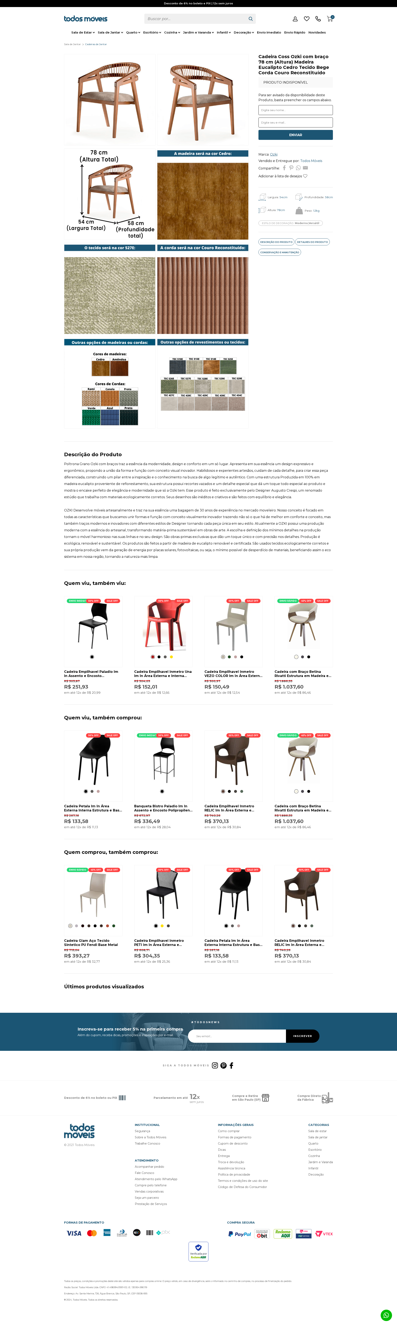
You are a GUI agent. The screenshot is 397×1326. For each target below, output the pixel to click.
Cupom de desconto (233, 1143)
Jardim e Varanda (197, 32)
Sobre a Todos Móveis (150, 1137)
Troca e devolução (231, 1162)
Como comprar (229, 1131)
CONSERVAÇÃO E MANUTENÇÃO (279, 252)
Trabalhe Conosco (147, 1143)
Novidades (317, 32)
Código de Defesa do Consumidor (242, 1187)
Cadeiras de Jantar (96, 44)
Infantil (222, 32)
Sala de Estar (81, 32)
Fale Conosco (144, 1173)
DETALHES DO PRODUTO (312, 242)
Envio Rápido (294, 32)
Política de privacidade (234, 1174)
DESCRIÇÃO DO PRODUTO (276, 242)
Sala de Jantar (109, 32)
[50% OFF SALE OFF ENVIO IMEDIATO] (93, 650)
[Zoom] (109, 144)
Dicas (222, 1150)
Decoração (242, 32)
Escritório (150, 32)
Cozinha (170, 32)
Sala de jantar (318, 1137)
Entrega (224, 1156)
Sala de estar (317, 1131)
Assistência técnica (231, 1168)
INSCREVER (302, 1036)
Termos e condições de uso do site (243, 1181)
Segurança (142, 1131)
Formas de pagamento (234, 1137)
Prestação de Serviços (151, 1204)
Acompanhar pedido (149, 1167)
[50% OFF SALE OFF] (163, 650)
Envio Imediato (269, 32)
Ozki (273, 154)
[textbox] (195, 19)
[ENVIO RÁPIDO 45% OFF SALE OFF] (303, 650)
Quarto (131, 32)
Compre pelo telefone (151, 1185)
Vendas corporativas (149, 1191)
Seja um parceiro (147, 1198)
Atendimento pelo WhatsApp (156, 1179)
